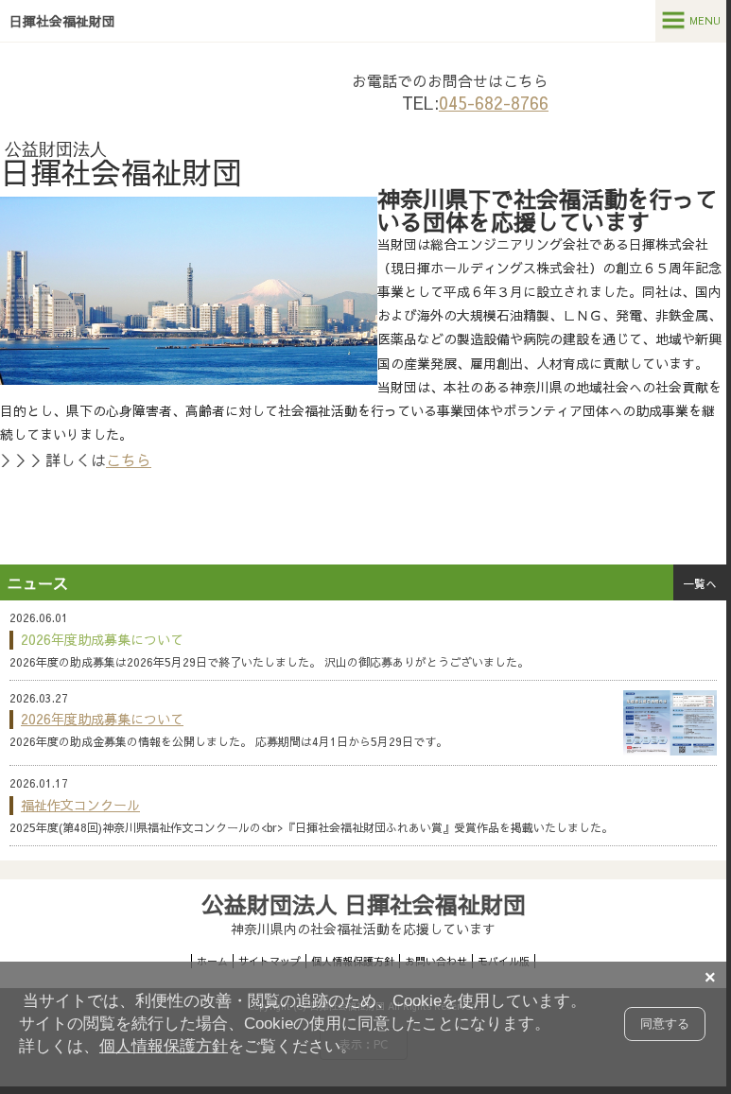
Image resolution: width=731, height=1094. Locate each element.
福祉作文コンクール (80, 804)
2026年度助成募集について (102, 718)
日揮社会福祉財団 (62, 20)
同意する (664, 1023)
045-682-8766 (493, 102)
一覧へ (700, 583)
